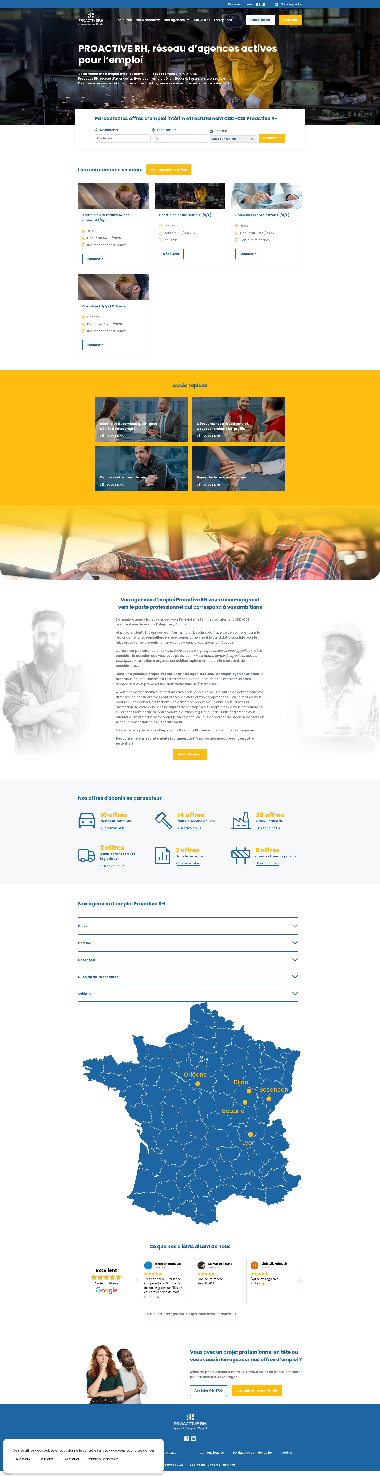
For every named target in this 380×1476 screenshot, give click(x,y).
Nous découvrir (148, 20)
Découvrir (94, 259)
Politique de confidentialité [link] (103, 1458)
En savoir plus (112, 435)
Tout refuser (47, 1458)
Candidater (260, 20)
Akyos (231, 1465)
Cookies (287, 1453)
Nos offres (123, 20)
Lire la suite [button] (258, 1297)
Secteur (221, 131)
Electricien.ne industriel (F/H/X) (185, 215)
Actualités (202, 20)
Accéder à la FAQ (208, 1390)
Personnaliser (71, 1458)
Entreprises (223, 20)
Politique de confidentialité (252, 1453)
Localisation (167, 130)
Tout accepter (23, 1458)
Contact (290, 20)
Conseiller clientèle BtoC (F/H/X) (262, 215)
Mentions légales (211, 1453)
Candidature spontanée (257, 1390)
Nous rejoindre (291, 4)
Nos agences (174, 20)
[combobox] (180, 137)
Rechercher (109, 130)
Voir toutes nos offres (169, 169)
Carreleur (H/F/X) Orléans (103, 306)
